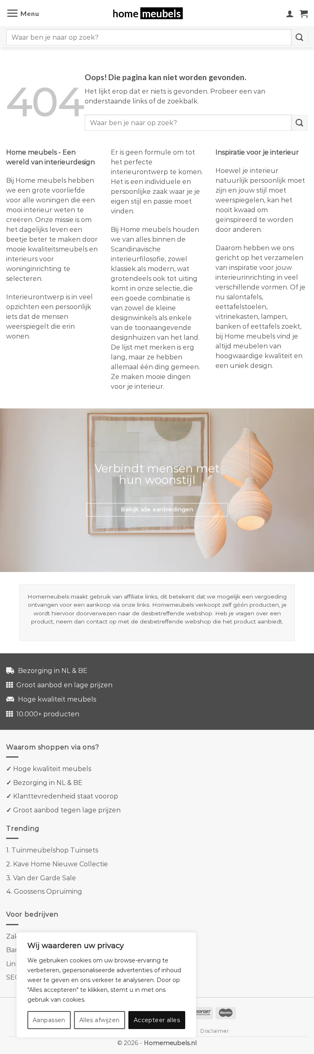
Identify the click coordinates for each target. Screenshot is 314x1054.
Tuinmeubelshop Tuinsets (54, 850)
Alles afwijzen (99, 1020)
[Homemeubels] (151, 13)
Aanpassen (49, 1020)
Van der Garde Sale (44, 878)
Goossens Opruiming (48, 891)
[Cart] (304, 13)
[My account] (290, 13)
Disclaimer (214, 1031)
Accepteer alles (157, 1020)
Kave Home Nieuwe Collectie (60, 864)
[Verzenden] (300, 37)
